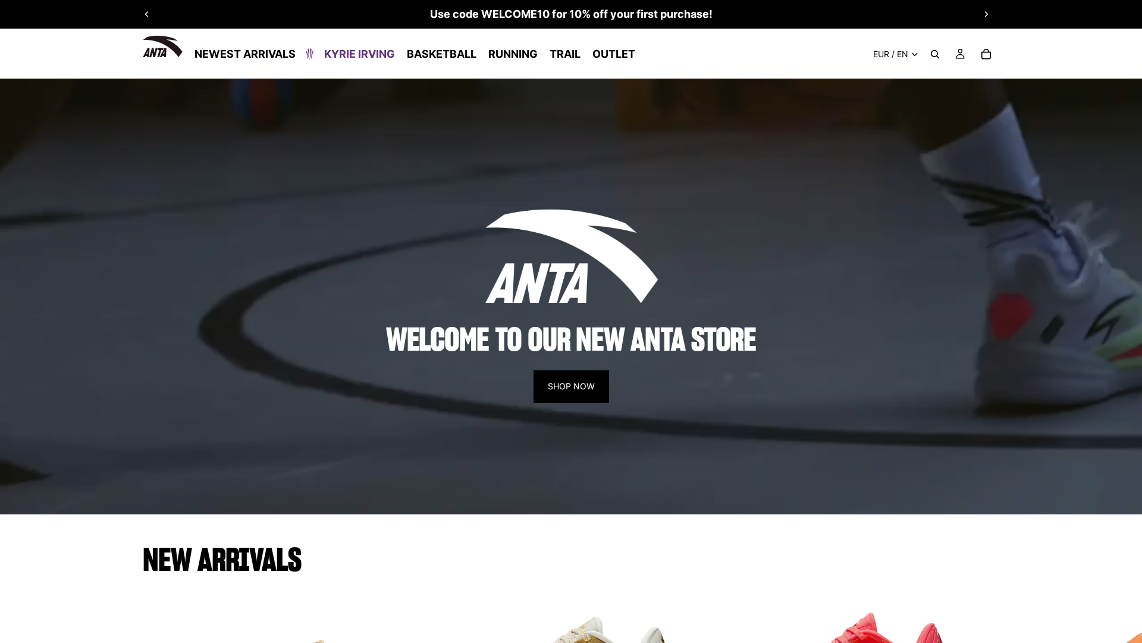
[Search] (935, 54)
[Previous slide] (147, 14)
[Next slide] (986, 14)
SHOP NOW (571, 386)
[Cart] (986, 54)
